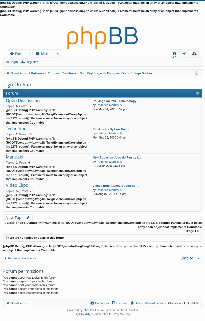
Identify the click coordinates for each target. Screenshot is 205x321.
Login (14, 62)
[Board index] (102, 33)
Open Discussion (23, 100)
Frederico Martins (107, 105)
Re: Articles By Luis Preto (111, 129)
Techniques (17, 129)
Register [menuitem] (195, 54)
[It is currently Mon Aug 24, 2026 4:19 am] (196, 73)
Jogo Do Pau (17, 84)
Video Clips (17, 185)
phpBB (88, 310)
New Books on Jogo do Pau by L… (117, 157)
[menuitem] (174, 54)
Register (32, 62)
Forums (21, 53)
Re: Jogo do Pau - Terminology (114, 101)
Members (48, 53)
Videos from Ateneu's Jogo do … (116, 185)
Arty (87, 314)
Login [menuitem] (185, 54)
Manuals (14, 157)
